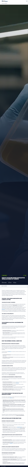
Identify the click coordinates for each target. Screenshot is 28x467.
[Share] (24, 275)
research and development (20, 415)
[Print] (25, 275)
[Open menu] (27, 1)
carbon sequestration (12, 374)
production (3, 309)
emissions (11, 443)
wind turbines (15, 305)
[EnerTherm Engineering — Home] (4, 1)
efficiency (9, 351)
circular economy (22, 428)
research (11, 397)
